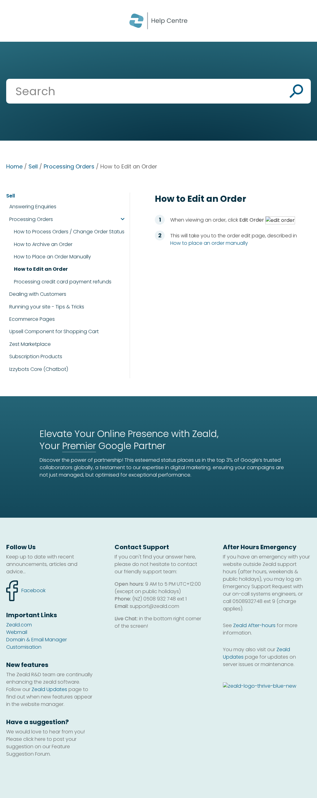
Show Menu (13, 20)
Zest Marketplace (30, 344)
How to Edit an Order (41, 269)
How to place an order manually (209, 243)
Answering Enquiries (32, 206)
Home (14, 166)
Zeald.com (19, 624)
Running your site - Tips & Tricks (46, 306)
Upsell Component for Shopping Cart (54, 331)
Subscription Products (35, 356)
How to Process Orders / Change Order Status (69, 231)
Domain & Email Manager (36, 639)
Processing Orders (69, 166)
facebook (26, 587)
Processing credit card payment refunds (62, 281)
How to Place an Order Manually (52, 256)
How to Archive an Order (43, 244)
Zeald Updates (49, 689)
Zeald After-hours (254, 625)
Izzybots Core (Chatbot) (38, 369)
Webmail (16, 632)
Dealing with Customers (37, 294)
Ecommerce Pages (32, 319)
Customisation (23, 647)
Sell (33, 166)
